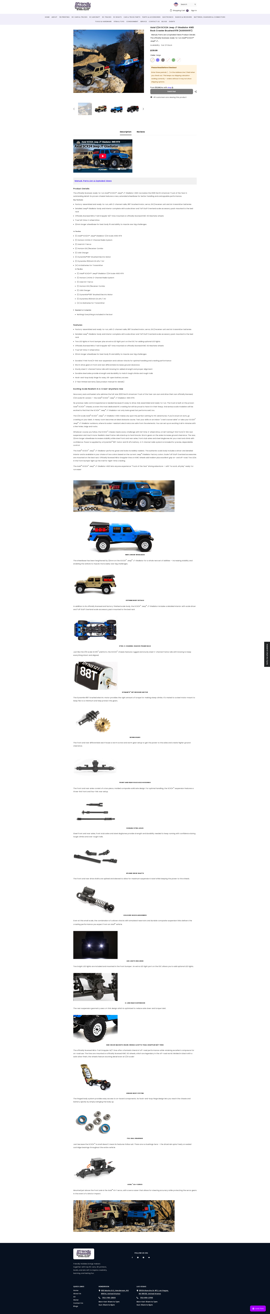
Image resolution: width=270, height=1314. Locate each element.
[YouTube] (149, 1257)
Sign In (194, 10)
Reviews (141, 131)
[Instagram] (138, 1257)
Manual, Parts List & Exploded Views (93, 180)
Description (126, 131)
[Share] (195, 91)
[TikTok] (143, 1257)
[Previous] (74, 109)
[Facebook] (132, 1257)
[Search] (188, 4)
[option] (108, 61)
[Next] (143, 109)
